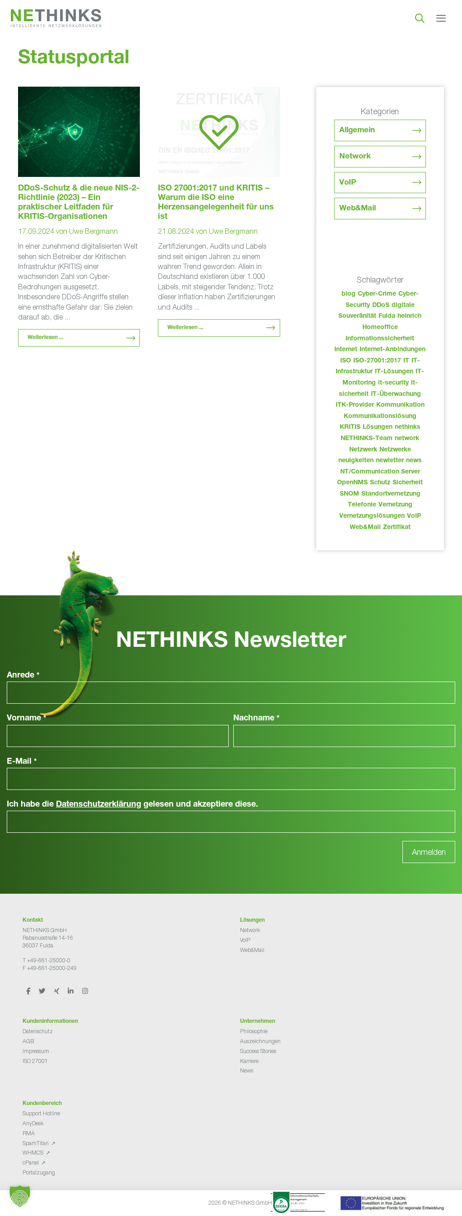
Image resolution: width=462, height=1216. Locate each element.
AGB (28, 1041)
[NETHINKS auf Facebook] (29, 990)
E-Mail (22, 762)
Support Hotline (41, 1113)
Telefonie (362, 505)
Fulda (387, 316)
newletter (390, 461)
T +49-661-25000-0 (46, 960)
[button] (20, 1196)
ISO (345, 361)
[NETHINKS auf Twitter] (43, 990)
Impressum (36, 1051)
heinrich (409, 316)
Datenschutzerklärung (98, 805)
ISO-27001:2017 (377, 361)
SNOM (349, 494)
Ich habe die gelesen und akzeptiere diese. (132, 805)
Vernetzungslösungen (372, 516)
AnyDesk (33, 1123)
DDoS (380, 305)
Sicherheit (408, 483)
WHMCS (33, 1152)
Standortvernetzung (390, 494)
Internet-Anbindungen (392, 350)
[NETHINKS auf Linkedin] (71, 990)
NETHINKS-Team (367, 439)
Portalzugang (39, 1172)
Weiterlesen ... (45, 337)
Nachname (256, 719)
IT (406, 361)
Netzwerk (363, 450)
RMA (29, 1133)
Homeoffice (380, 328)
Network (355, 157)
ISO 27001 (35, 1061)
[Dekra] (298, 1204)
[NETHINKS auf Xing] (57, 990)
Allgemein (357, 131)
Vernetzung (395, 505)
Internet (345, 350)
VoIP (347, 183)
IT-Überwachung (396, 394)
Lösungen (378, 427)
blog (349, 294)
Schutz (380, 483)
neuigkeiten (356, 461)
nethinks (407, 427)
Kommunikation (400, 405)
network (407, 439)
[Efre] (393, 1204)
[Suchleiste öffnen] (419, 18)
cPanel (31, 1162)
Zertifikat (397, 527)
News (246, 1070)
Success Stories (258, 1051)
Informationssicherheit (380, 339)
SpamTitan (36, 1143)
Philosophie (254, 1031)
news (414, 461)
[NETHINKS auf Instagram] (85, 990)
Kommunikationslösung (380, 416)
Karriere (249, 1061)
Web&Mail (357, 209)
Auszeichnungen (260, 1041)
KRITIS (350, 427)
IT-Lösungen (394, 372)
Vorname (26, 719)
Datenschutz (38, 1031)
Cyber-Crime (377, 294)
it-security (393, 383)
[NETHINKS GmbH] (56, 18)
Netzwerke (395, 450)
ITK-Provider (355, 405)
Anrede (23, 676)
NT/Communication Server (380, 472)
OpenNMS (352, 483)
